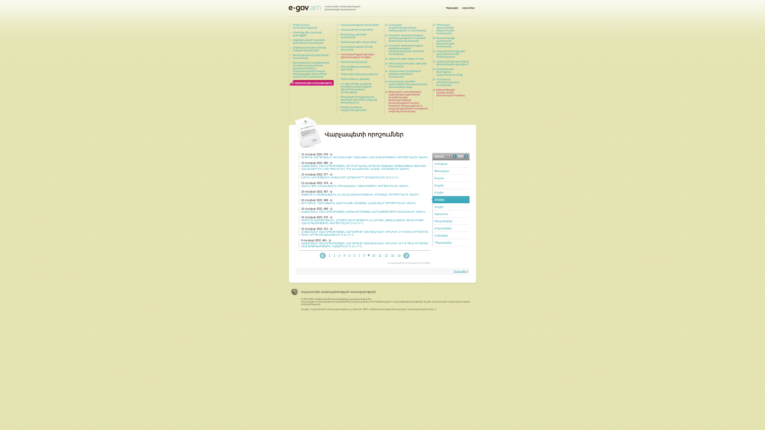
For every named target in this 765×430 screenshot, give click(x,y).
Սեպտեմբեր (443, 221)
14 (399, 255)
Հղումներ (468, 7)
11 (380, 255)
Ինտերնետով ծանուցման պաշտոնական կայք (449, 72)
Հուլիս (439, 206)
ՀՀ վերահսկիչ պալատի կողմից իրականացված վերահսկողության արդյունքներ (356, 88)
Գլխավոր (452, 7)
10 (373, 255)
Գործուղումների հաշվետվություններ (354, 108)
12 (386, 255)
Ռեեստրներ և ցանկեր (355, 79)
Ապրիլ (439, 185)
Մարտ (439, 178)
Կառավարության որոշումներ (360, 24)
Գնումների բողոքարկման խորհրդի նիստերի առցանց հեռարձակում (359, 100)
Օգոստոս (441, 214)
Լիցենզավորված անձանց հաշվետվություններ (309, 49)
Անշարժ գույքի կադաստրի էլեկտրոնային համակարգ (445, 42)
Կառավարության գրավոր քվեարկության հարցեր (357, 56)
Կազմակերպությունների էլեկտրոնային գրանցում (452, 63)
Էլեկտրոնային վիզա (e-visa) (406, 58)
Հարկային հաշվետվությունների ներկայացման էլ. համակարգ (407, 27)
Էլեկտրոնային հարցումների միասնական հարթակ (450, 92)
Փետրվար (441, 171)
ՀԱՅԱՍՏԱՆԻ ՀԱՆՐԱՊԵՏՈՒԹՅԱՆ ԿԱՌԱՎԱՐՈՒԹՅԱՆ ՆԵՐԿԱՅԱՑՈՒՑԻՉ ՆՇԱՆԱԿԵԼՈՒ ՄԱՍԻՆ (363, 211)
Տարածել (460, 271)
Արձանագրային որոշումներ (359, 42)
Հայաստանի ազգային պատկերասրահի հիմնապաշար (450, 54)
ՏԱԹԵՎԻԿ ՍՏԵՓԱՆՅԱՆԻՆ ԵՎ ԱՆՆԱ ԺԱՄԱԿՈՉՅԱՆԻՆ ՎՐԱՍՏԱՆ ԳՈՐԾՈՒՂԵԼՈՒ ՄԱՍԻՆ (360, 194)
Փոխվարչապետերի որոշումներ (354, 36)
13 (392, 255)
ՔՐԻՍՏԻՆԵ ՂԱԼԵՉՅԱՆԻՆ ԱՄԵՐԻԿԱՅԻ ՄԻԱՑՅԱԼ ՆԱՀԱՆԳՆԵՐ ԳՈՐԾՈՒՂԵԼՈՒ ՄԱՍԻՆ (358, 203)
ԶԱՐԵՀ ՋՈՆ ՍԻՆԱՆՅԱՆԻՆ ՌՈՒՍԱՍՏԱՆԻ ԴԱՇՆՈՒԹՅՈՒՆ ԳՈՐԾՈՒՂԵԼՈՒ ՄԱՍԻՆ (355, 186)
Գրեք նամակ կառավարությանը (305, 26)
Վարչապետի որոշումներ (357, 29)
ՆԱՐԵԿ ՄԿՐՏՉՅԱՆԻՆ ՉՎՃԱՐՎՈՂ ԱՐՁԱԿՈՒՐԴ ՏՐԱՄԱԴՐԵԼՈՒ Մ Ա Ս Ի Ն (350, 177)
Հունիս (439, 199)
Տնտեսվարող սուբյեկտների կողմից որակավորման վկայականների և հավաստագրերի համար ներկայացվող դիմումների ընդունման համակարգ (311, 69)
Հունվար (440, 163)
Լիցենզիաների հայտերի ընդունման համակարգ (309, 41)
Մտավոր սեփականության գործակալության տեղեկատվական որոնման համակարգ (406, 49)
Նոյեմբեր (441, 235)
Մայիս (439, 192)
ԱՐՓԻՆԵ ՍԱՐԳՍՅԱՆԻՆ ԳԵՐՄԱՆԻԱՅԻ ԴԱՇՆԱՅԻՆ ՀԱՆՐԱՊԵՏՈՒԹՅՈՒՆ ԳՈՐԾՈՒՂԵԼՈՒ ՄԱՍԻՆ (364, 157)
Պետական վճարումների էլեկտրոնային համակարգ (445, 29)
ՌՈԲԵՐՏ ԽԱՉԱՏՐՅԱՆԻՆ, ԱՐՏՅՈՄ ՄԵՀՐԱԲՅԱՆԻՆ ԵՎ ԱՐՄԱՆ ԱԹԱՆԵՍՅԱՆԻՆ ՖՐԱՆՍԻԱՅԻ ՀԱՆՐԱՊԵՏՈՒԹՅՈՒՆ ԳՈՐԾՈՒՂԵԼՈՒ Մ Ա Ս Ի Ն (362, 222)
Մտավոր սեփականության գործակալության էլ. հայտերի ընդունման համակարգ (407, 38)
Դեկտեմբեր (443, 242)
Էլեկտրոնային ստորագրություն (313, 83)
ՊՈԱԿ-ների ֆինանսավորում (359, 74)
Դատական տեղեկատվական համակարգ (447, 82)
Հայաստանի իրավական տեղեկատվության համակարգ (404, 74)
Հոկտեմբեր (443, 228)
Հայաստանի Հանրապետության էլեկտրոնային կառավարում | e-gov (324, 9)
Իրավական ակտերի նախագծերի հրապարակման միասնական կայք (407, 84)
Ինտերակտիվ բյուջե (354, 62)
